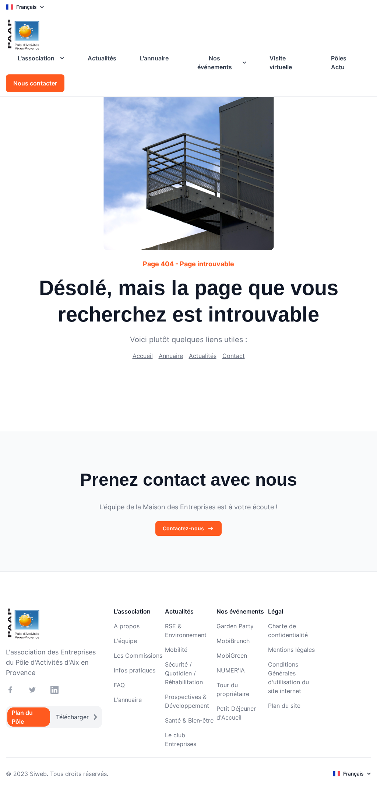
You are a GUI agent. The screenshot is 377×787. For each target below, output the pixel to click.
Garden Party (235, 626)
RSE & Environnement (186, 630)
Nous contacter (35, 83)
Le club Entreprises (180, 739)
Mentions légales (291, 649)
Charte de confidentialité (288, 630)
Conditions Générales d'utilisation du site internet (288, 678)
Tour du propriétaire (232, 689)
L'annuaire (154, 58)
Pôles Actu (338, 63)
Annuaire (171, 355)
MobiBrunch (233, 640)
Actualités (102, 58)
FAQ (119, 685)
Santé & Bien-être (189, 720)
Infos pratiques (134, 670)
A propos (127, 626)
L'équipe (125, 640)
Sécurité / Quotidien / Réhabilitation (184, 673)
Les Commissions (138, 655)
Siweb (38, 773)
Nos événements (214, 63)
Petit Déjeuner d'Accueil (236, 713)
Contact (233, 355)
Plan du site (284, 705)
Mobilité (176, 649)
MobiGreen (231, 655)
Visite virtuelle (280, 63)
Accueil (143, 355)
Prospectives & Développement (187, 701)
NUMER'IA (230, 670)
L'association (36, 58)
